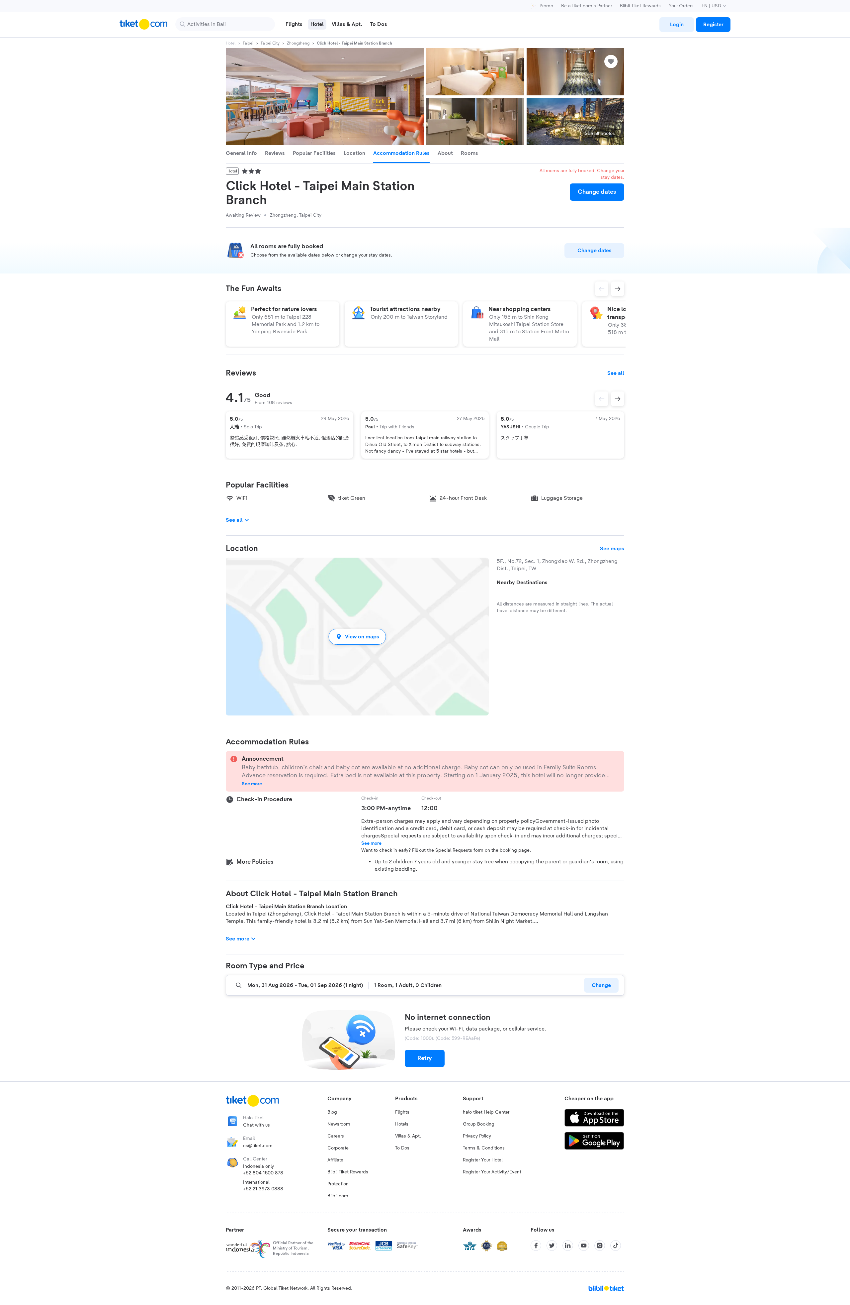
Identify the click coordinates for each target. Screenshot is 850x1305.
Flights (402, 1112)
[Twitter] (552, 1245)
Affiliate (335, 1160)
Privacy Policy (477, 1136)
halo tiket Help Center (486, 1112)
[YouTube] (583, 1245)
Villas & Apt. (408, 1136)
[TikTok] (615, 1245)
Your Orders (681, 6)
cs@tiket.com (258, 1146)
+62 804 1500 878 (263, 1173)
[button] (357, 636)
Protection (338, 1184)
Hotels (401, 1124)
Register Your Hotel (482, 1160)
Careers (335, 1136)
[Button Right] (617, 398)
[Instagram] (599, 1245)
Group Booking (478, 1124)
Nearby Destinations (522, 582)
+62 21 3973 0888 (263, 1189)
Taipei (248, 43)
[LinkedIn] (567, 1245)
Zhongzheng (298, 43)
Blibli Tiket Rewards (640, 6)
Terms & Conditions (484, 1148)
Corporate (338, 1148)
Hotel (230, 43)
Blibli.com (337, 1196)
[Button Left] (601, 398)
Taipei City (270, 43)
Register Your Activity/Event (492, 1172)
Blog (332, 1112)
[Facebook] (536, 1245)
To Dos (402, 1148)
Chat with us (256, 1125)
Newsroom (338, 1124)
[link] (676, 24)
